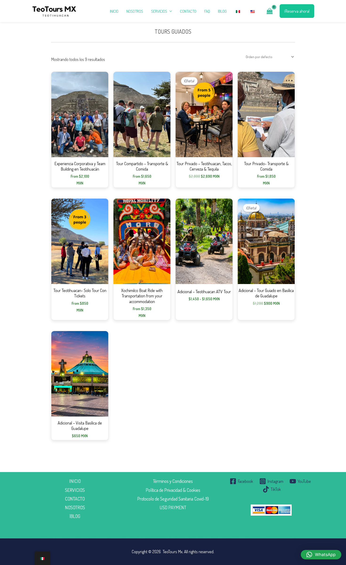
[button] (297, 11)
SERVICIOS (75, 490)
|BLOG (222, 11)
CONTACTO (188, 11)
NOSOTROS (134, 11)
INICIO (114, 11)
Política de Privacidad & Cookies (173, 490)
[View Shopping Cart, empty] (270, 11)
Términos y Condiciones (173, 481)
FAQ (207, 11)
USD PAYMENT (173, 507)
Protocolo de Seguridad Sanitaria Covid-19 (173, 499)
